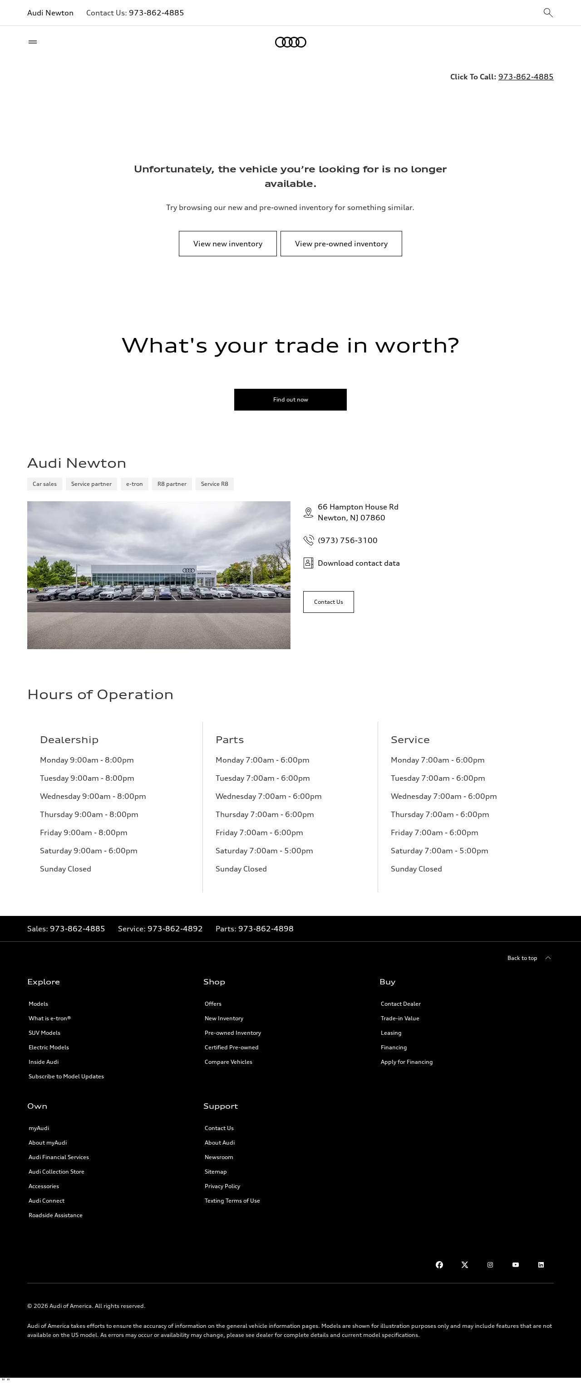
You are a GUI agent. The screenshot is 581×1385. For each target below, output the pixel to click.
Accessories (44, 1186)
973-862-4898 (266, 928)
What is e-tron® (50, 1018)
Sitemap (216, 1171)
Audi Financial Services (59, 1157)
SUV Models (44, 1032)
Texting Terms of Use (232, 1200)
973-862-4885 (156, 12)
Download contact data (359, 563)
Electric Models (49, 1047)
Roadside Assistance (56, 1215)
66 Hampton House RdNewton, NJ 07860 (358, 512)
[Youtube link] (515, 1264)
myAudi (39, 1128)
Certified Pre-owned (232, 1047)
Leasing (391, 1032)
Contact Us (219, 1128)
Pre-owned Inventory (233, 1032)
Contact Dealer (401, 1003)
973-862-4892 (175, 928)
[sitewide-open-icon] (548, 13)
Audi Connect (46, 1200)
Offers (213, 1003)
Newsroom (219, 1157)
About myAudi (48, 1142)
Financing (394, 1047)
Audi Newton (50, 12)
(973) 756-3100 (348, 540)
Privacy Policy (222, 1186)
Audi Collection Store (56, 1171)
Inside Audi (44, 1061)
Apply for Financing (407, 1061)
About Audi (220, 1142)
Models (38, 1003)
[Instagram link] (490, 1264)
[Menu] (34, 42)
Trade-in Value (400, 1018)
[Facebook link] (439, 1264)
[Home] (290, 42)
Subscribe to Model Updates (66, 1076)
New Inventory (224, 1018)
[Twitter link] (465, 1264)
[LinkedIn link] (541, 1264)
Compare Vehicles (228, 1061)
